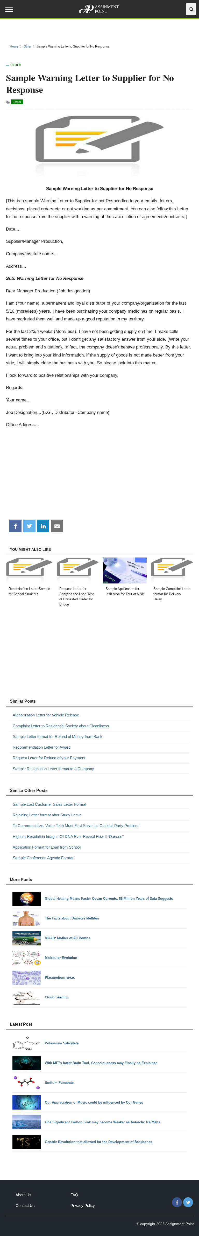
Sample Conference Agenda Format (43, 858)
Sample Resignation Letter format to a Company (53, 769)
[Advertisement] (99, 476)
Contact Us (25, 1205)
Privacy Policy (82, 1205)
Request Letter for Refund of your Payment (49, 758)
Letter (17, 101)
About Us (23, 1195)
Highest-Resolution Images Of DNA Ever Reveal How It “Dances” (68, 836)
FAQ (74, 1195)
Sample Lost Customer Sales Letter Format (49, 804)
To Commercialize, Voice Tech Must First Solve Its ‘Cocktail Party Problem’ (76, 825)
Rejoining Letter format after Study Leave (47, 815)
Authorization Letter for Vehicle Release (46, 715)
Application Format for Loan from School (47, 847)
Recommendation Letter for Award (41, 747)
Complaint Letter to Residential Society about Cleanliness (61, 726)
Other (15, 65)
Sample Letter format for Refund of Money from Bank (57, 736)
